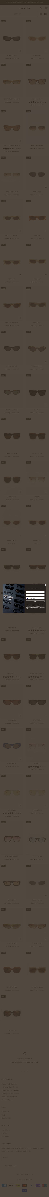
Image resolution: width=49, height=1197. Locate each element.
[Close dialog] (45, 585)
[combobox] (28, 598)
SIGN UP (35, 601)
